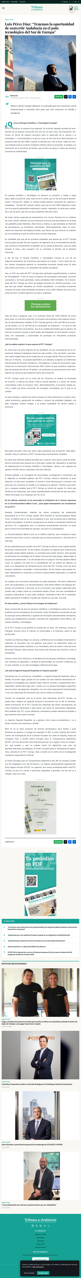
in (74, 96)
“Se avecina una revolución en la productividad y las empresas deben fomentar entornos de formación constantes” (42, 928)
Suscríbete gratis (40, 1259)
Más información (38, 1267)
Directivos (9, 19)
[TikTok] (78, 2)
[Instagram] (75, 2)
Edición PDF (5, 2)
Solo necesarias (29, 1273)
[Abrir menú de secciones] (3, 8)
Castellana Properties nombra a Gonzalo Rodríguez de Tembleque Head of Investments (37, 1084)
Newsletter (14, 2)
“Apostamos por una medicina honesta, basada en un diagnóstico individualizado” (39, 935)
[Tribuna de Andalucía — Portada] (37, 8)
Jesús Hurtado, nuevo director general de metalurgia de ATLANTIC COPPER (32, 1145)
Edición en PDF (40, 1234)
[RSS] (48, 1226)
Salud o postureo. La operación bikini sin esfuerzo (27, 947)
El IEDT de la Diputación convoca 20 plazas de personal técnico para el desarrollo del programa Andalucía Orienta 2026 (40, 953)
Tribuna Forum (40, 1247)
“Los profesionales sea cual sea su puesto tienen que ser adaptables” (29, 1205)
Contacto (23, 2)
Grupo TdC (41, 1244)
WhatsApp (58, 96)
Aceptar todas (43, 1273)
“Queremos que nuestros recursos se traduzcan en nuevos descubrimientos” (36, 941)
